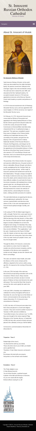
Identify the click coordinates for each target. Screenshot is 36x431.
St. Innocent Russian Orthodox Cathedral (18, 9)
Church (8, 426)
